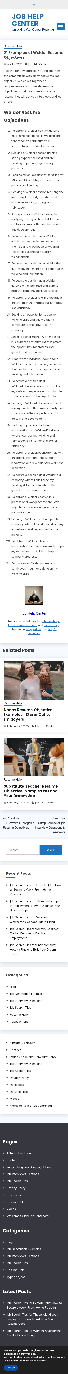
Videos (14, 1098)
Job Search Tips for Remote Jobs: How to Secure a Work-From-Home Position (36, 889)
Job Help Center (28, 19)
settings (42, 1360)
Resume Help (13, 46)
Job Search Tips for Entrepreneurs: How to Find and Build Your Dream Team (33, 949)
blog (29, 629)
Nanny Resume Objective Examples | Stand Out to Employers (28, 714)
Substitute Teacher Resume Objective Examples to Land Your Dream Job (31, 791)
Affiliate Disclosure (22, 1043)
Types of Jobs (19, 1021)
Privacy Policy (19, 1078)
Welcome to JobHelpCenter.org (31, 1105)
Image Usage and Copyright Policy (33, 1057)
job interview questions (22, 625)
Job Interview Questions (26, 1001)
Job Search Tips (20, 1007)
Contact (15, 1050)
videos (37, 629)
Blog (13, 986)
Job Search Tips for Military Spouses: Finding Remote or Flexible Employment (34, 933)
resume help (51, 625)
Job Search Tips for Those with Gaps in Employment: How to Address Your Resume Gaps (35, 905)
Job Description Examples (27, 993)
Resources (17, 1085)
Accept (11, 1367)
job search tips (51, 621)
